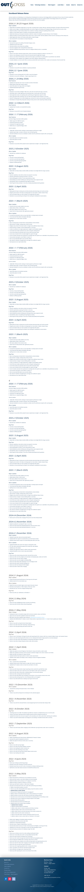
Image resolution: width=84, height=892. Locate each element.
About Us (73, 5)
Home (32, 5)
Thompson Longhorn (50, 886)
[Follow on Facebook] (6, 879)
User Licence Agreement (9, 872)
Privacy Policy (7, 870)
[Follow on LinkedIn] (13, 879)
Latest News (61, 5)
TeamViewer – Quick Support (11, 874)
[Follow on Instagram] (9, 879)
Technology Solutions (40, 5)
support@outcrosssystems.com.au (37, 617)
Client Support (51, 5)
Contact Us (79, 5)
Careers (68, 5)
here (45, 618)
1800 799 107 (47, 875)
